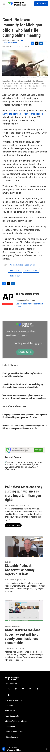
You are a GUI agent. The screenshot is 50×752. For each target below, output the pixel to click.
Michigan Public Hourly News (16, 721)
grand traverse (31, 270)
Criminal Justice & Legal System (23, 265)
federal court (15, 276)
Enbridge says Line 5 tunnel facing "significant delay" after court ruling (22, 374)
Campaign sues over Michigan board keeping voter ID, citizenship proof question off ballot (24, 416)
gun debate (14, 270)
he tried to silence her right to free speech (22, 114)
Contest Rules (10, 726)
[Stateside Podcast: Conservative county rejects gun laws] (24, 546)
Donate (42, 4)
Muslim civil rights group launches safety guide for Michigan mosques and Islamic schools (24, 427)
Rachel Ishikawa (10, 580)
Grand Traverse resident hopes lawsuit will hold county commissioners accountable (22, 636)
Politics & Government (12, 626)
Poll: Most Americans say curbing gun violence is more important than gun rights (23, 493)
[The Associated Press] (7, 297)
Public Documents (12, 716)
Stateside (8, 562)
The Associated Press (12, 41)
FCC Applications (11, 737)
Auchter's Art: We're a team (14, 406)
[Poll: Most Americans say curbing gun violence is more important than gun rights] (24, 471)
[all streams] (47, 749)
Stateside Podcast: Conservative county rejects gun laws (19, 569)
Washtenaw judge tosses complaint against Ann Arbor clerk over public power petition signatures (24, 396)
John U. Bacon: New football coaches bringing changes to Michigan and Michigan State (22, 385)
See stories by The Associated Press (29, 304)
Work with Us (10, 711)
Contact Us (9, 705)
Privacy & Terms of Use (14, 732)
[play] (3, 749)
